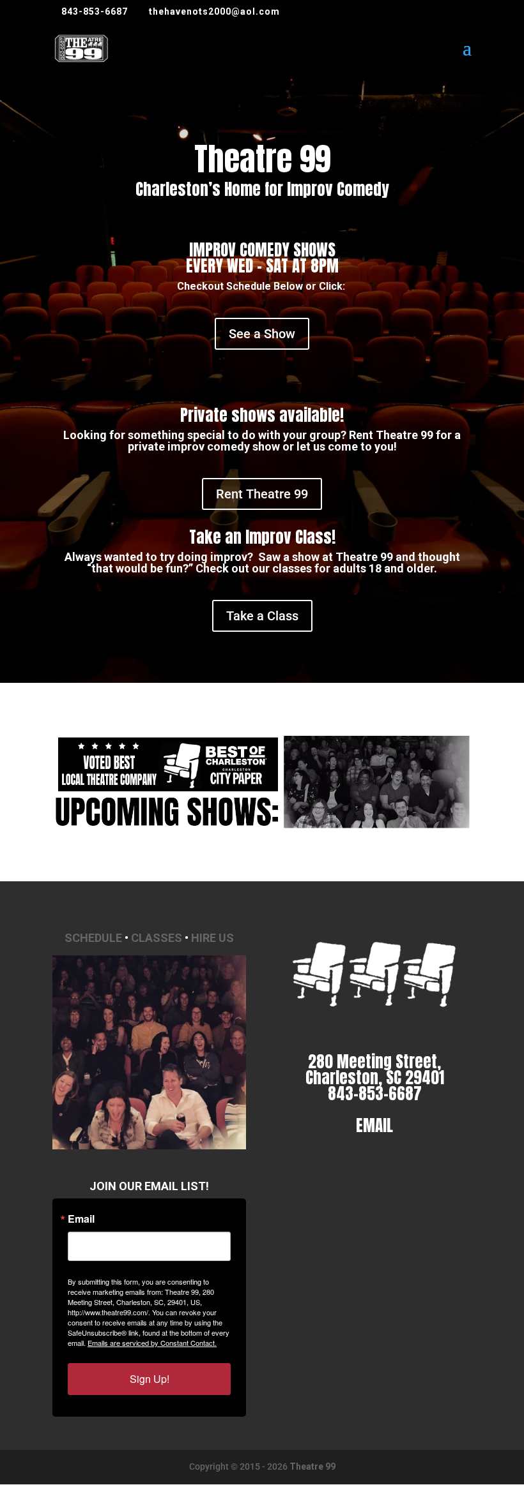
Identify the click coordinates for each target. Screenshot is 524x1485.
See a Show (262, 333)
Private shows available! (262, 415)
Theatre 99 (312, 1466)
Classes (156, 937)
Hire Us (212, 937)
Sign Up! (149, 1378)
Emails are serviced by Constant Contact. (152, 1343)
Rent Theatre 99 (262, 494)
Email (81, 1219)
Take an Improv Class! (262, 537)
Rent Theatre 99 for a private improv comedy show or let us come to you (294, 440)
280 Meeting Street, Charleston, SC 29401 (374, 1069)
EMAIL (374, 1125)
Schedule (93, 937)
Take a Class (262, 615)
